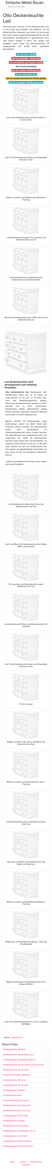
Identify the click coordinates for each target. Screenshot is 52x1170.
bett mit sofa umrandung (26, 66)
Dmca (12, 1161)
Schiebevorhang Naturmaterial (16, 1100)
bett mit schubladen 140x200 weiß (26, 58)
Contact (22, 1161)
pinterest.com (17, 1037)
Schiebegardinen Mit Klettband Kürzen (19, 1059)
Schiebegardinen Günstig (14, 1120)
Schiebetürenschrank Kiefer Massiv (18, 1146)
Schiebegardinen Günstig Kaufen (17, 1105)
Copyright (26, 1164)
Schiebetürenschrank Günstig (15, 1125)
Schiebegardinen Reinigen (14, 1090)
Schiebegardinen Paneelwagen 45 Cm (19, 1130)
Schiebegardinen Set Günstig (15, 1085)
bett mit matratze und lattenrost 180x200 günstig (26, 78)
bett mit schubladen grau (26, 74)
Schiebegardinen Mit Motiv (14, 1049)
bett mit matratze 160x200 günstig (26, 70)
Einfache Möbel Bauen (25, 2)
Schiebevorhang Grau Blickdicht (16, 1074)
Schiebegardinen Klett (12, 1095)
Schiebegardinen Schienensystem (17, 1141)
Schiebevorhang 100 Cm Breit (16, 1069)
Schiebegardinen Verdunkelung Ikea (18, 1054)
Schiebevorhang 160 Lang (14, 1080)
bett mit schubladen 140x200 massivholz (26, 82)
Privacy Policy (36, 1161)
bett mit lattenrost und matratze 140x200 (26, 62)
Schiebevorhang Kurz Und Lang (16, 1110)
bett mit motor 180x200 (26, 54)
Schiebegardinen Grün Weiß (15, 1136)
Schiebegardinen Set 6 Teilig (15, 1115)
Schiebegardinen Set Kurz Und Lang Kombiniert (23, 1064)
